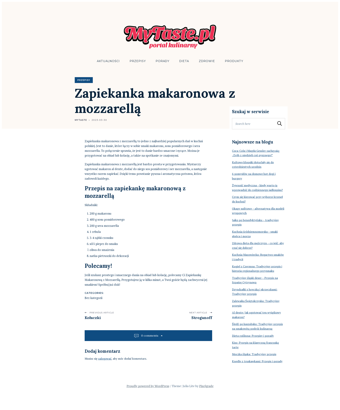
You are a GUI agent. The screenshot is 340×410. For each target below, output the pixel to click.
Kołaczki (93, 317)
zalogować (104, 359)
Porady (162, 61)
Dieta (184, 61)
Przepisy (138, 61)
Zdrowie (207, 61)
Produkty (234, 61)
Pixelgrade (206, 386)
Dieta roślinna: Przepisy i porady (253, 336)
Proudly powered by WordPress (148, 386)
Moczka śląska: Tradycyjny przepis (254, 354)
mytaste (81, 120)
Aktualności (108, 61)
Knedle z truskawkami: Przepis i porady (257, 361)
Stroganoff (201, 317)
